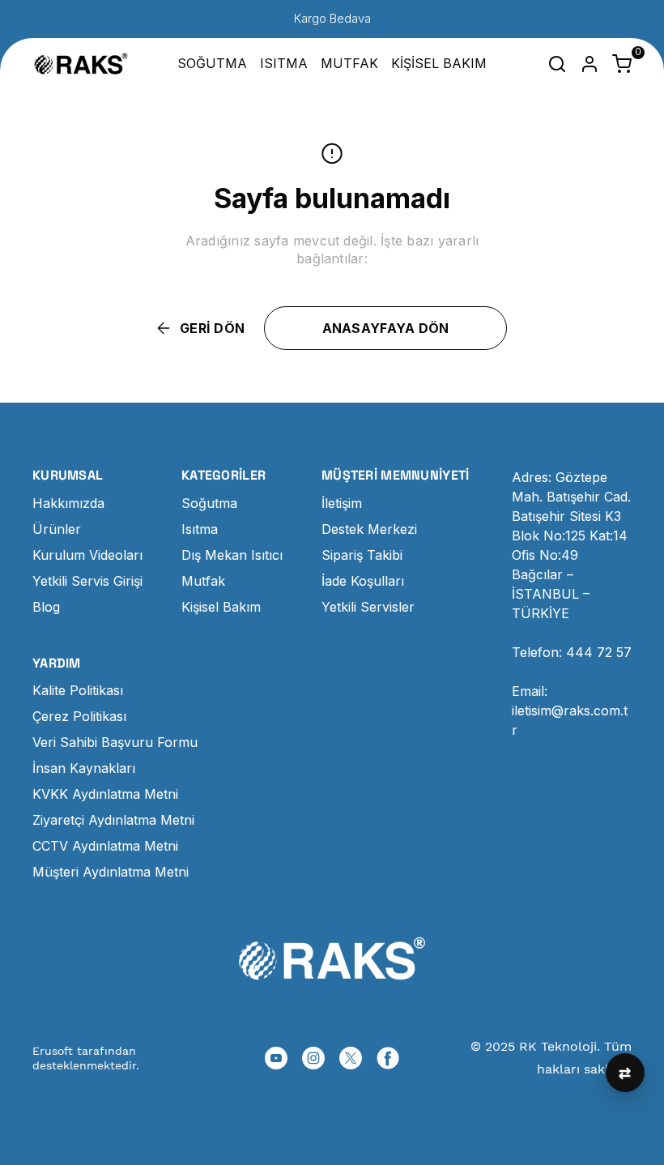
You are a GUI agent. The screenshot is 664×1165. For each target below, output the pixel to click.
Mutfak (203, 581)
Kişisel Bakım (221, 607)
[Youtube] (276, 1058)
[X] (350, 1058)
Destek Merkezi (369, 529)
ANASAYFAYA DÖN (385, 328)
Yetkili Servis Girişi (87, 581)
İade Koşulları (362, 581)
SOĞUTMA (212, 63)
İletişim (341, 503)
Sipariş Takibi (361, 555)
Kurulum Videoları (87, 555)
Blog (46, 607)
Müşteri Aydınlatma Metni (110, 872)
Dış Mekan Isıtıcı (232, 555)
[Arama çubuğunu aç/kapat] (557, 64)
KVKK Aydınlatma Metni (105, 794)
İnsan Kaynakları (83, 768)
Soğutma (209, 503)
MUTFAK (349, 63)
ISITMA (284, 63)
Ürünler (56, 529)
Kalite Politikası (77, 690)
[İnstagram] (313, 1058)
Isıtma (199, 529)
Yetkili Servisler (368, 607)
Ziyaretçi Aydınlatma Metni (113, 820)
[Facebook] (388, 1058)
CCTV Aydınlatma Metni (105, 846)
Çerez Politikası (79, 716)
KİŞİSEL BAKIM (439, 63)
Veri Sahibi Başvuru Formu (115, 742)
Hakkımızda (68, 503)
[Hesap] (589, 64)
